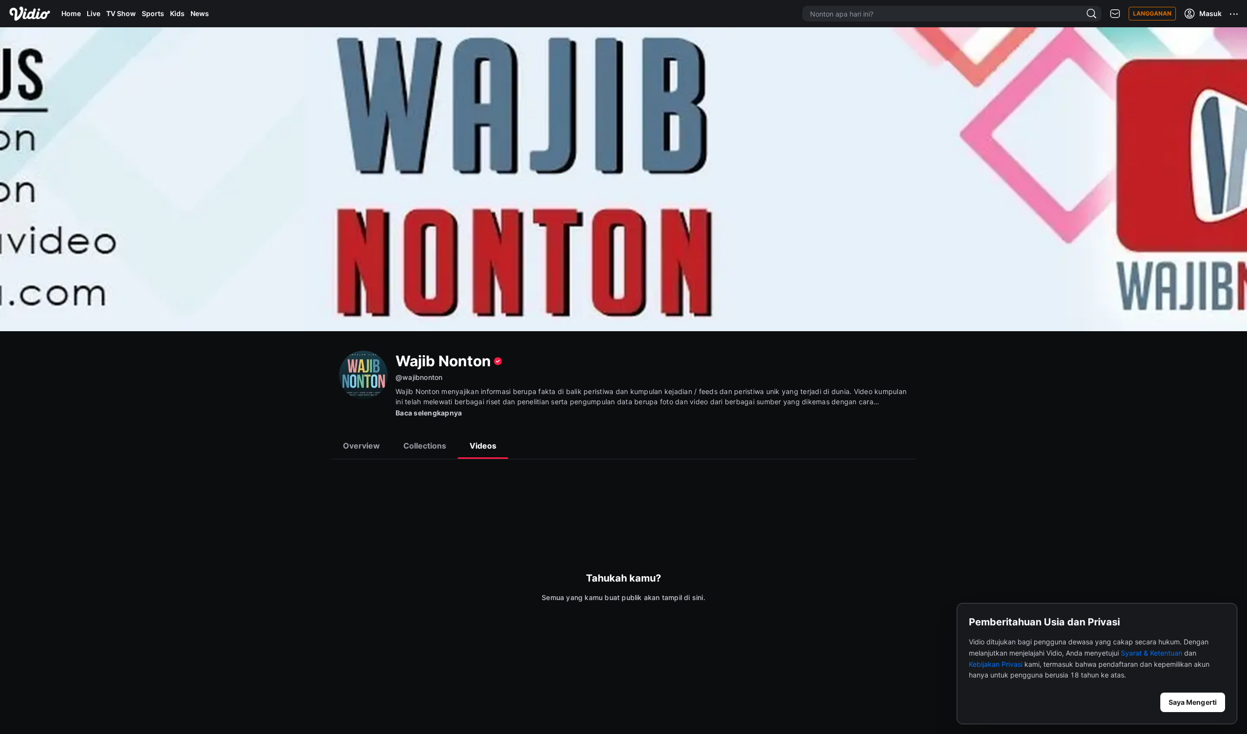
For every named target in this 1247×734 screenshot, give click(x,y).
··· (1234, 14)
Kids (177, 13)
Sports (153, 13)
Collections (424, 446)
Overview (361, 446)
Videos (483, 446)
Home (71, 13)
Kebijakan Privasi (995, 664)
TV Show (121, 13)
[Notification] (1115, 14)
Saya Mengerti (1193, 702)
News (199, 13)
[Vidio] (30, 13)
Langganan (1152, 13)
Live (93, 13)
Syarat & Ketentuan (1151, 653)
